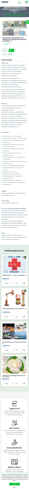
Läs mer (6, 283)
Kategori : (4, 54)
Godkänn (14, 484)
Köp (12, 50)
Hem (14, 13)
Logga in (23, 2)
